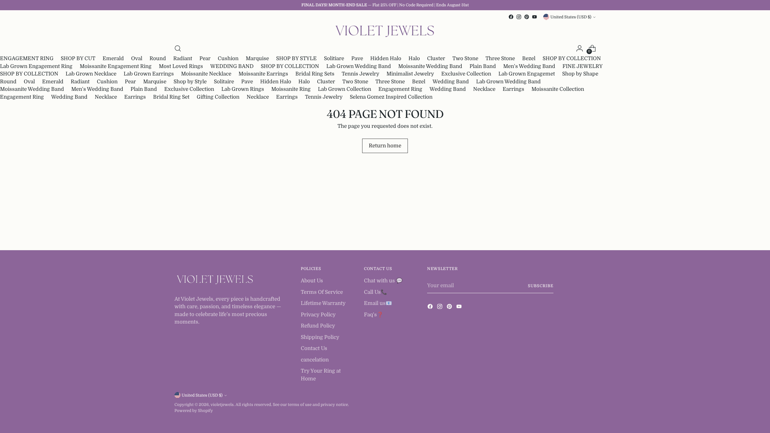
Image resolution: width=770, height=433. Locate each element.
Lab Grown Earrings (149, 74)
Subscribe (540, 286)
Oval (136, 58)
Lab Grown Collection (344, 89)
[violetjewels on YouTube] (534, 17)
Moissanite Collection (557, 89)
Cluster (436, 58)
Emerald (113, 58)
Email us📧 (378, 303)
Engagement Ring (400, 89)
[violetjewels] (385, 31)
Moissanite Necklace (206, 74)
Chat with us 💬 (383, 281)
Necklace (484, 89)
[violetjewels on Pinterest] (526, 17)
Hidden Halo (385, 58)
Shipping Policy (320, 337)
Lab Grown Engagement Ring (36, 66)
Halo (414, 58)
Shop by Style (190, 81)
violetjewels (222, 404)
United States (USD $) (570, 17)
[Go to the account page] (580, 48)
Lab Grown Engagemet (526, 74)
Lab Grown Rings (242, 89)
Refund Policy (318, 326)
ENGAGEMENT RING (27, 58)
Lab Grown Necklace (91, 74)
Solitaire (224, 81)
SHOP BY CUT (78, 58)
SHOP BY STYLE (296, 58)
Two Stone (465, 58)
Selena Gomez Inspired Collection (391, 97)
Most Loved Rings (181, 66)
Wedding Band (451, 81)
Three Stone (500, 58)
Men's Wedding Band (529, 66)
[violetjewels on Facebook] (511, 17)
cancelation (315, 360)
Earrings (513, 89)
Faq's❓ (373, 315)
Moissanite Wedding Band (430, 66)
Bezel (528, 58)
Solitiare (334, 58)
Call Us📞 (375, 292)
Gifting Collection (218, 97)
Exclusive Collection (466, 74)
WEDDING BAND (232, 66)
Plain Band (483, 66)
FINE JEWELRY (582, 66)
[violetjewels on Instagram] (519, 17)
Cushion (228, 58)
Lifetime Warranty (323, 303)
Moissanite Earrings (263, 74)
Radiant (182, 58)
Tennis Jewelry (360, 74)
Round (157, 58)
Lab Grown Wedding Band (358, 66)
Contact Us (314, 348)
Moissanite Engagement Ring (116, 66)
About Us (312, 281)
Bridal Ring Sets (314, 74)
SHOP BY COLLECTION (572, 58)
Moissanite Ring (291, 89)
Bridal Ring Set (171, 97)
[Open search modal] (178, 48)
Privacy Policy (318, 315)
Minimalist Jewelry (410, 74)
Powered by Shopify (193, 410)
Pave (357, 58)
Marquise (257, 58)
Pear (205, 58)
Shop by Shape (580, 74)
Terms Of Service (322, 292)
